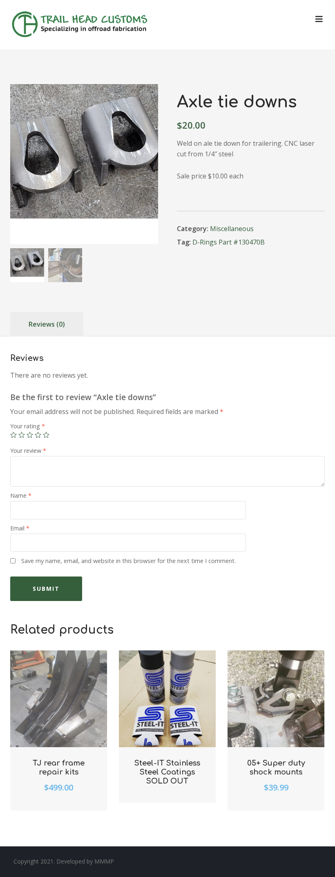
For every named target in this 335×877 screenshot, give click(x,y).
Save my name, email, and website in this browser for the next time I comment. (128, 561)
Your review (28, 450)
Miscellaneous (232, 228)
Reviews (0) (47, 324)
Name (20, 495)
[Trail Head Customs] (80, 24)
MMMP (104, 861)
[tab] (46, 324)
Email (19, 528)
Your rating (27, 426)
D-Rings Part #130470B (228, 242)
